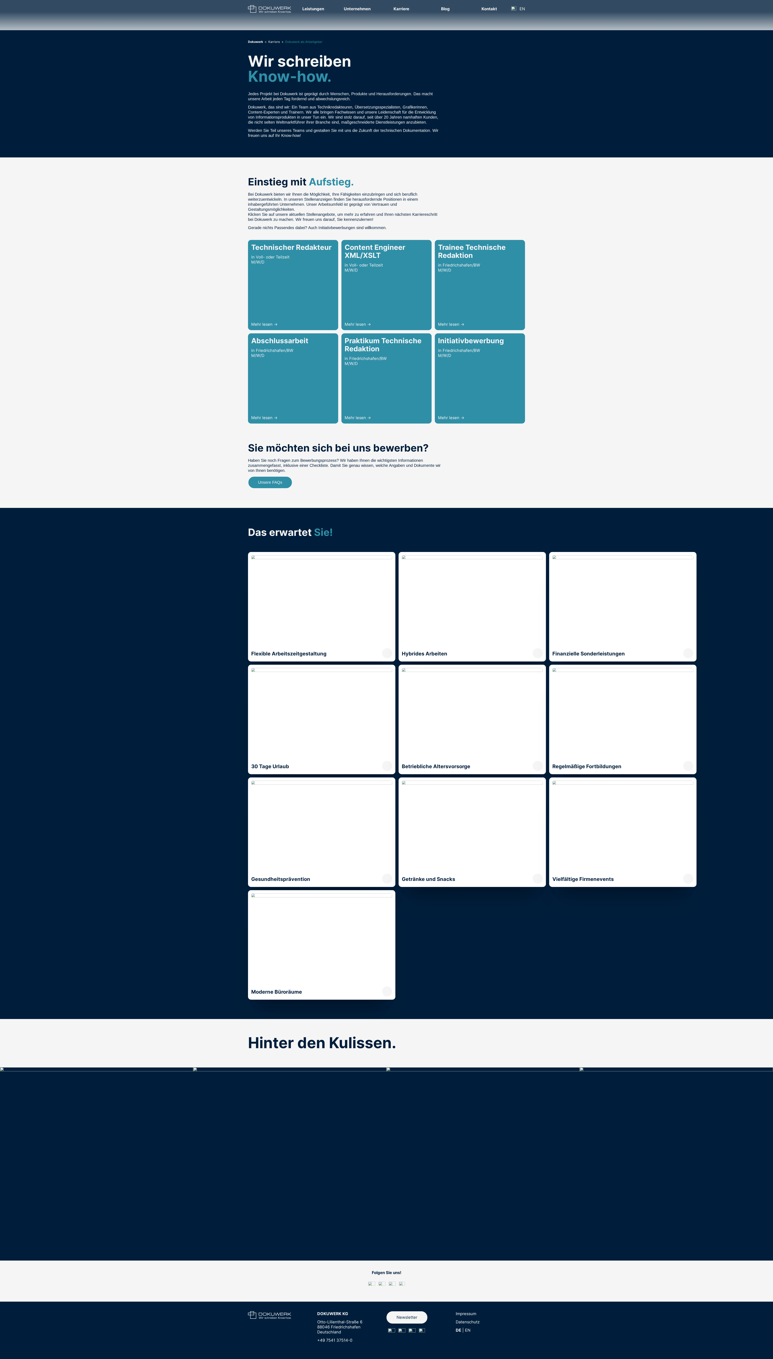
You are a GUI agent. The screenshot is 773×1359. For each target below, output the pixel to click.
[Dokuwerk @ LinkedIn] (412, 1331)
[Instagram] (371, 1285)
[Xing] (402, 1285)
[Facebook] (381, 1285)
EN (522, 8)
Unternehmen (357, 8)
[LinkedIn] (392, 1285)
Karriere (274, 42)
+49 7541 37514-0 (334, 1340)
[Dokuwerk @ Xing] (422, 1331)
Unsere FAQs (270, 482)
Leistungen (313, 8)
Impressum (466, 1313)
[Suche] (513, 8)
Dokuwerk (255, 42)
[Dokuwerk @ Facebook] (401, 1331)
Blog (445, 8)
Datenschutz (468, 1322)
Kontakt (489, 8)
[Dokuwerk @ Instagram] (391, 1331)
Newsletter (407, 1317)
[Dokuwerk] (269, 9)
